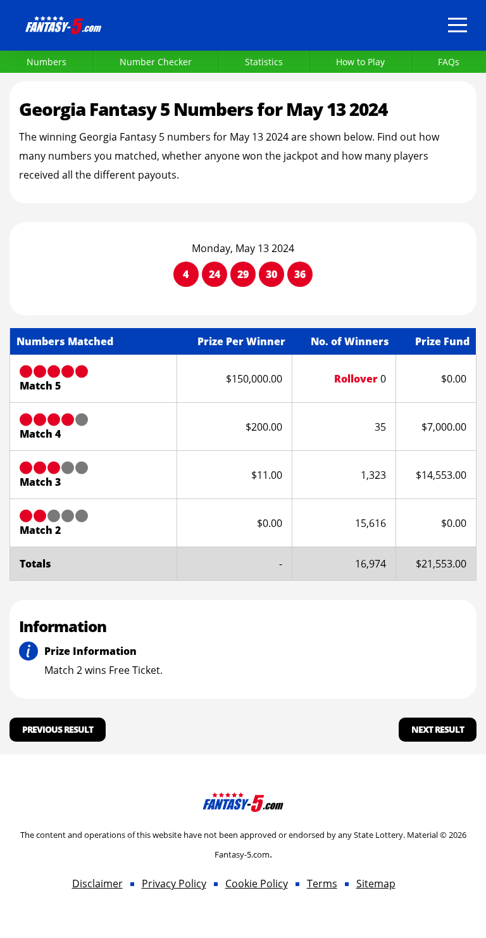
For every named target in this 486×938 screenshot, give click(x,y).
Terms (322, 883)
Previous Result (57, 729)
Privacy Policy (174, 883)
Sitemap (376, 883)
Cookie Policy (256, 883)
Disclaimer (97, 883)
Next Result (437, 729)
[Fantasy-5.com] (63, 23)
